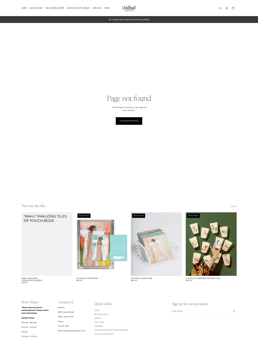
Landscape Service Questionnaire (111, 330)
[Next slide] (177, 244)
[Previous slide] (135, 244)
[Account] (226, 8)
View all (233, 206)
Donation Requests (104, 334)
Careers (98, 326)
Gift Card (99, 322)
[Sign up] (233, 311)
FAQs (96, 310)
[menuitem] (107, 8)
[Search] (220, 8)
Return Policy (101, 314)
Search (98, 318)
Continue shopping (129, 121)
